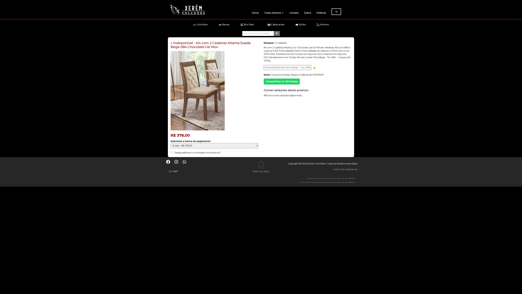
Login (175, 171)
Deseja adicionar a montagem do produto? (197, 153)
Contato (294, 13)
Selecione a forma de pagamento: (191, 141)
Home (255, 13)
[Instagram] (176, 162)
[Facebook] (168, 162)
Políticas (321, 13)
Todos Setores (272, 13)
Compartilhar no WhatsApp (282, 81)
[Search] (277, 33)
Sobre (307, 13)
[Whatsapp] (184, 162)
